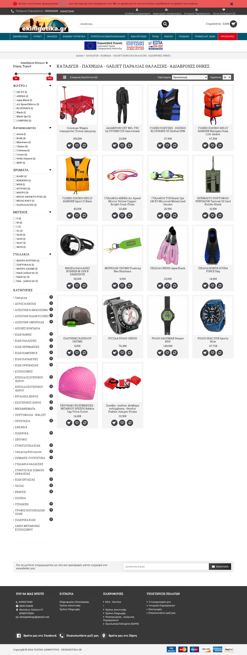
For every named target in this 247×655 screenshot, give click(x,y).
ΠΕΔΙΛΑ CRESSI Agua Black (167, 268)
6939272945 (26, 601)
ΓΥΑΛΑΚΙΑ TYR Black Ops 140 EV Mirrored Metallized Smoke (168, 201)
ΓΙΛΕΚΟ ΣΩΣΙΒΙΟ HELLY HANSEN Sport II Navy (77, 199)
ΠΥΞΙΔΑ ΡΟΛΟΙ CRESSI (122, 338)
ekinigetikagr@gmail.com (34, 616)
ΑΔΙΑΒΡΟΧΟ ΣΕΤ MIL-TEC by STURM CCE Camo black (122, 129)
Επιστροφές (155, 609)
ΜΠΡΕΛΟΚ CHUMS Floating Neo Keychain (123, 269)
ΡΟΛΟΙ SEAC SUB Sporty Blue (213, 340)
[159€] (49, 74)
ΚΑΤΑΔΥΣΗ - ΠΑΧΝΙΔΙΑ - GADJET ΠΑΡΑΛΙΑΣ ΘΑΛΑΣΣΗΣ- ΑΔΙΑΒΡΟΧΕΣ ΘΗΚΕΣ (128, 55)
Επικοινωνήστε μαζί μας (162, 612)
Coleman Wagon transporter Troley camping (77, 129)
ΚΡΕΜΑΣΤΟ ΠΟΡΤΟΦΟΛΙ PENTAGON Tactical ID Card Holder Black (213, 201)
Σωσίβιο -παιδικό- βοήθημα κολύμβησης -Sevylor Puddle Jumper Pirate (122, 408)
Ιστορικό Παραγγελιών (162, 605)
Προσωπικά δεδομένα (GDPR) (122, 623)
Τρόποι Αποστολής (70, 605)
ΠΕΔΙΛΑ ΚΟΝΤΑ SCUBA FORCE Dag (213, 269)
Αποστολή (222, 566)
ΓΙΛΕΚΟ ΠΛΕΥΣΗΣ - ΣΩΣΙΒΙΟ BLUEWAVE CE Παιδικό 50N (168, 129)
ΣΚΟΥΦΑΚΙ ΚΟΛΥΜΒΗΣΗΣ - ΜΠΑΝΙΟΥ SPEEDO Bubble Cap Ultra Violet (77, 408)
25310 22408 (26, 605)
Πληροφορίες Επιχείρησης (74, 601)
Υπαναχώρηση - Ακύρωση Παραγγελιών (118, 618)
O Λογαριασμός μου (160, 601)
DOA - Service (113, 601)
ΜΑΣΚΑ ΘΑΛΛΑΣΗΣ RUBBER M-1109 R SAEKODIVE (77, 271)
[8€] (16, 74)
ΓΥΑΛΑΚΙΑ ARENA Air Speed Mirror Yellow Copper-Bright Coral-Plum (123, 201)
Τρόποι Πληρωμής (69, 609)
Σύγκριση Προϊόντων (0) (83, 77)
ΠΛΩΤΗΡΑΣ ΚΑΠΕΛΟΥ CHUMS (77, 340)
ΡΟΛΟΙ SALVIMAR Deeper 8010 (168, 340)
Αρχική (79, 55)
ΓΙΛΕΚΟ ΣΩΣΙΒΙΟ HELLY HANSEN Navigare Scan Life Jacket (213, 131)
